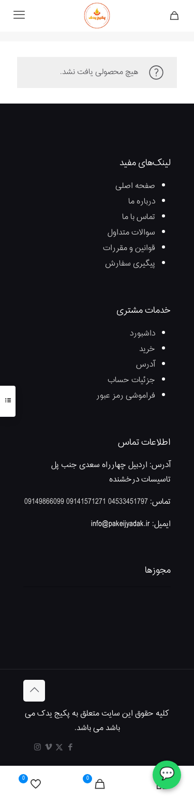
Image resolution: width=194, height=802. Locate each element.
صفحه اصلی (135, 186)
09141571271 (86, 501)
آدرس (145, 364)
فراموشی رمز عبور (125, 395)
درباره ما (141, 201)
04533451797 (128, 501)
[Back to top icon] (34, 691)
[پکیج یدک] (97, 15)
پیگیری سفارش (130, 263)
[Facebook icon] (70, 747)
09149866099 (44, 501)
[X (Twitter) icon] (59, 747)
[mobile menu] (19, 15)
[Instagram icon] (37, 747)
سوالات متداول (131, 232)
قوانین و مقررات (129, 248)
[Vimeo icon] (48, 747)
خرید (147, 349)
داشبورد (142, 333)
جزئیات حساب (131, 380)
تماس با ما (138, 217)
